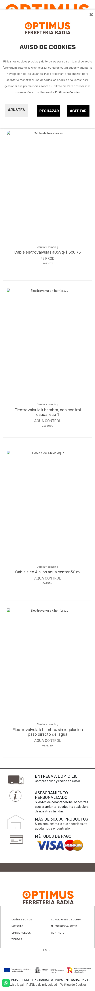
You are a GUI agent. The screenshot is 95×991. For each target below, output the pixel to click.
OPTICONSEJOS (21, 932)
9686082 (47, 425)
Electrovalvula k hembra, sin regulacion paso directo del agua (47, 732)
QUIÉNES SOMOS (21, 919)
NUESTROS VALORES (64, 926)
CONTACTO (58, 932)
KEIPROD (47, 258)
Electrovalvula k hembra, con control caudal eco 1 (47, 412)
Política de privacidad (42, 985)
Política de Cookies (67, 92)
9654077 (47, 263)
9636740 (47, 745)
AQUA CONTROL (47, 421)
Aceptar (78, 111)
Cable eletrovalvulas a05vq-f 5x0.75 (47, 252)
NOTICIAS (17, 926)
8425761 (47, 583)
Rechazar (49, 111)
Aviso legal (16, 985)
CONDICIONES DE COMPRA (67, 919)
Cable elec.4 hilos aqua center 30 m (47, 572)
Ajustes (16, 110)
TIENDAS (16, 939)
